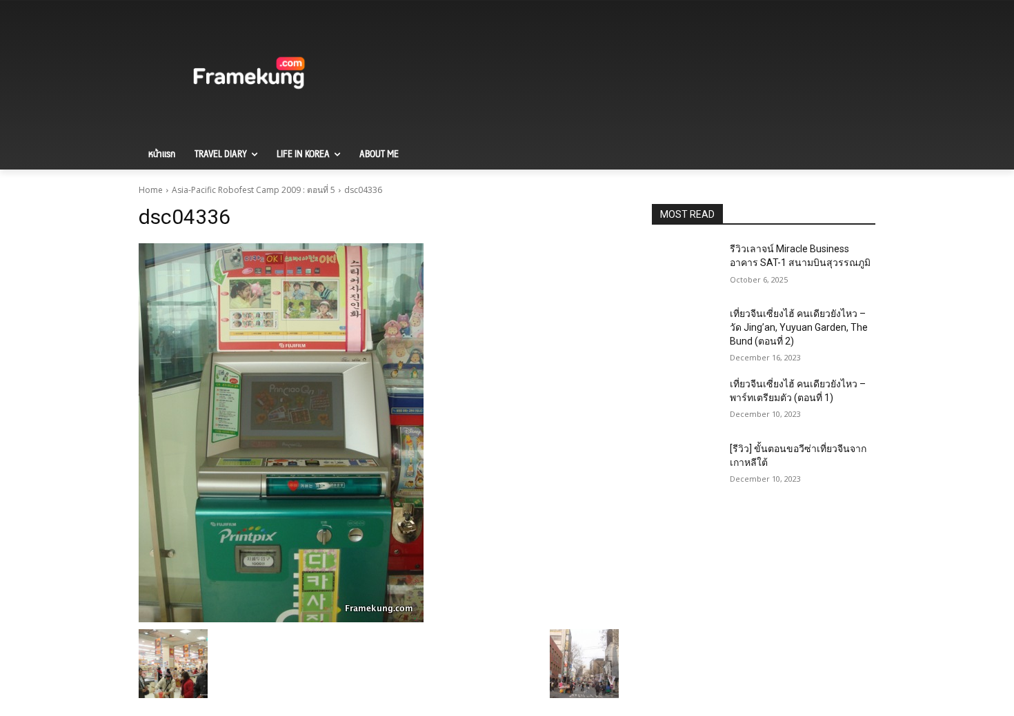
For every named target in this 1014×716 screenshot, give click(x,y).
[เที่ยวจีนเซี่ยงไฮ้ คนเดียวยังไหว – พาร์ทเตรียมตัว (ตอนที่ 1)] (685, 401)
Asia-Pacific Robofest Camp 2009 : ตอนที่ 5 (253, 190)
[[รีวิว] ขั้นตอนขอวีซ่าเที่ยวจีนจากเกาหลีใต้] (685, 465)
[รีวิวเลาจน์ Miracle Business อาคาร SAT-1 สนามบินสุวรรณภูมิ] (685, 266)
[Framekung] (249, 75)
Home (151, 190)
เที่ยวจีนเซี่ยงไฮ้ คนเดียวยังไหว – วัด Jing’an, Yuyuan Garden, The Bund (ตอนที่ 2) (799, 327)
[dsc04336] (379, 432)
